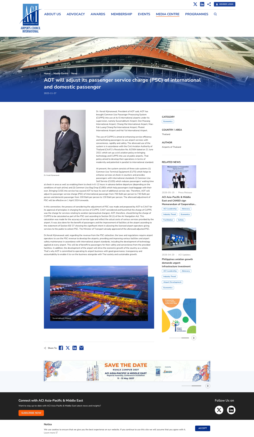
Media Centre (167, 14)
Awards (98, 14)
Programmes (196, 14)
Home (47, 73)
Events (144, 14)
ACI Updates (50, 32)
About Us (52, 14)
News (74, 73)
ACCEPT (202, 428)
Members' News (52, 26)
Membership (121, 14)
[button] (43, 297)
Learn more (49, 432)
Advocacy (76, 14)
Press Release (51, 20)
